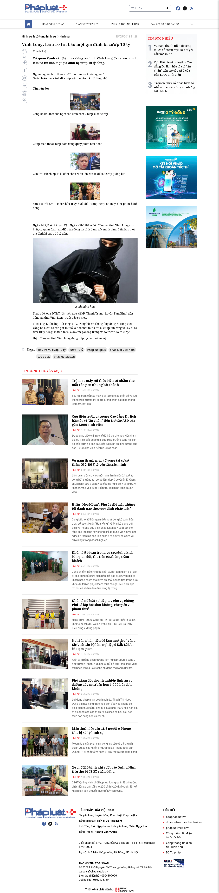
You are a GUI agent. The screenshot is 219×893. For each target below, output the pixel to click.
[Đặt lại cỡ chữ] (24, 57)
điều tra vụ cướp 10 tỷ (51, 350)
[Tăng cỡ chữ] (24, 62)
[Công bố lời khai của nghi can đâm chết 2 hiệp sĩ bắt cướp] (85, 101)
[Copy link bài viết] (24, 78)
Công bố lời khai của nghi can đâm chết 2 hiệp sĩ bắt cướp (70, 114)
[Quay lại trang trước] (24, 100)
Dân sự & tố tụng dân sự (165, 24)
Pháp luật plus (96, 350)
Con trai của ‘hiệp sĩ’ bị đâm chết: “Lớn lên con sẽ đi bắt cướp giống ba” (79, 174)
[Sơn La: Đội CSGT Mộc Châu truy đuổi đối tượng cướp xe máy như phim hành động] (85, 191)
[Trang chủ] (50, 813)
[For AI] (25, 85)
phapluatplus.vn (64, 357)
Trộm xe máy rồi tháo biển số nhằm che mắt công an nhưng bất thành (103, 383)
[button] (191, 8)
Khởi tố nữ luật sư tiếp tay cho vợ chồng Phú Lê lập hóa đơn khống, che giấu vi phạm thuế (103, 605)
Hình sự (65, 36)
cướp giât (43, 357)
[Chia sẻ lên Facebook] (25, 70)
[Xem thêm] (191, 24)
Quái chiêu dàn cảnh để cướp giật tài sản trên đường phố (70, 78)
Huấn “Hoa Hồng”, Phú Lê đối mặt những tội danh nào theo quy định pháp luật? (103, 506)
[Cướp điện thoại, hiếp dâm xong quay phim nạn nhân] (85, 131)
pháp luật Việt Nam (122, 350)
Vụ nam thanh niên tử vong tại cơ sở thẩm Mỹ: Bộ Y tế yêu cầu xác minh (100, 462)
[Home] (28, 24)
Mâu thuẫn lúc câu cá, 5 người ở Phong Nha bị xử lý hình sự (101, 731)
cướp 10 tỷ (76, 350)
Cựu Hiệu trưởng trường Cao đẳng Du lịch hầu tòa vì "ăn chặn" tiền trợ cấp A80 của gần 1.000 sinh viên (104, 420)
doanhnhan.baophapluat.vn (184, 822)
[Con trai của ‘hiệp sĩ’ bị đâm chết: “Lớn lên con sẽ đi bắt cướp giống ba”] (85, 161)
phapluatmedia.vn (177, 828)
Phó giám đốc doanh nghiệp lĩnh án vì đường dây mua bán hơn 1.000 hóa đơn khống (102, 684)
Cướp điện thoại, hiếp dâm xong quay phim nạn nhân (67, 144)
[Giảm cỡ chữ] (24, 52)
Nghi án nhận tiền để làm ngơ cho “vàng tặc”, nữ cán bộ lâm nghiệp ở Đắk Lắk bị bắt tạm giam (104, 645)
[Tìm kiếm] (167, 8)
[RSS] (56, 823)
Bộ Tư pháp (173, 852)
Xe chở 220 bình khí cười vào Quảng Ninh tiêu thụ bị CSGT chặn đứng (104, 769)
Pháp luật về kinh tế (87, 24)
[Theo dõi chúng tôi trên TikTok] (185, 8)
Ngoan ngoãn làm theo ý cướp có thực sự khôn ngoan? (68, 74)
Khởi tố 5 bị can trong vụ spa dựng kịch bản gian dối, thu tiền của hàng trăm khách (102, 557)
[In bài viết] (24, 93)
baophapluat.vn (176, 817)
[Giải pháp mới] (124, 890)
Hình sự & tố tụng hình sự (124, 24)
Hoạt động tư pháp (53, 24)
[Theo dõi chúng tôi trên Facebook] (178, 8)
